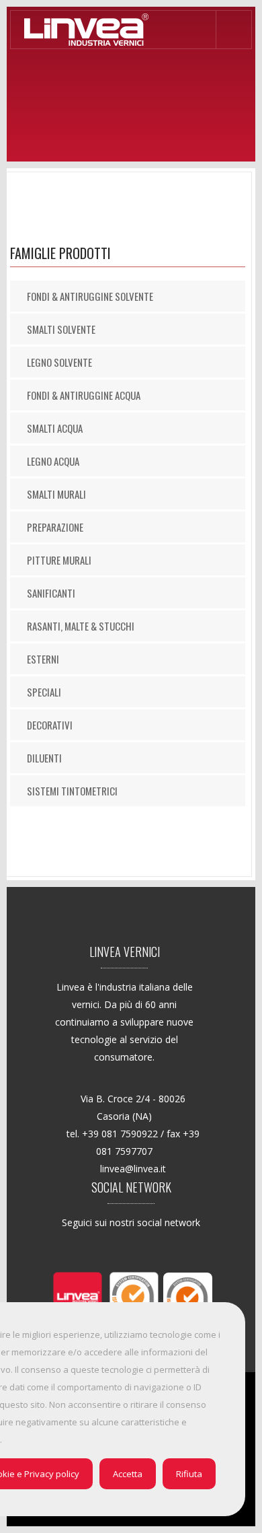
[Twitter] (102, 1248)
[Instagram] (157, 1248)
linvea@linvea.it (133, 1168)
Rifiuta (189, 1474)
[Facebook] (74, 1248)
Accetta (127, 1474)
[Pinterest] (129, 1248)
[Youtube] (184, 1248)
